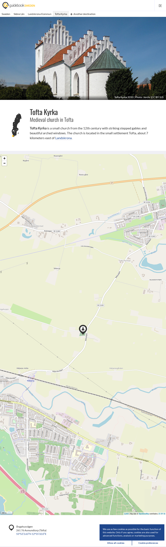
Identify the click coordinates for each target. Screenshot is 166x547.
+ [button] (4, 158)
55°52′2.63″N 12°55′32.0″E (31, 533)
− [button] (4, 163)
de (160, 5)
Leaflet (126, 513)
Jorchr (146, 97)
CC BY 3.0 (157, 97)
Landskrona (63, 138)
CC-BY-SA (162, 513)
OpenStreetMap (144, 513)
